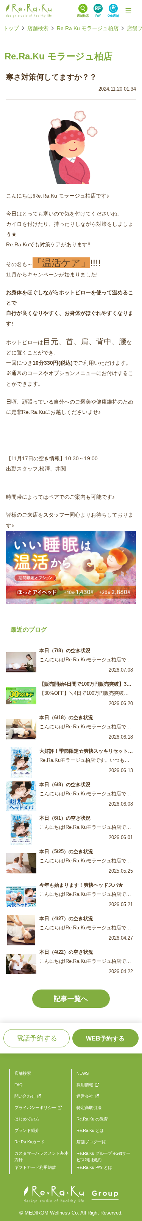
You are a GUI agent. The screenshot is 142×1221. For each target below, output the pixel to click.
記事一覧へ (71, 998)
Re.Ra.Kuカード (29, 1142)
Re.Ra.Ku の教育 (92, 1119)
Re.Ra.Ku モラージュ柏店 (88, 28)
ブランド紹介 (26, 1130)
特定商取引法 (88, 1107)
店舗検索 (37, 28)
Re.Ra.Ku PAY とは (94, 1167)
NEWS (82, 1073)
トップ (11, 28)
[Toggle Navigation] (128, 10)
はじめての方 (26, 1119)
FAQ (18, 1084)
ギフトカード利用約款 (35, 1167)
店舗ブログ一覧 (91, 1142)
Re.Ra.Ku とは (90, 1130)
